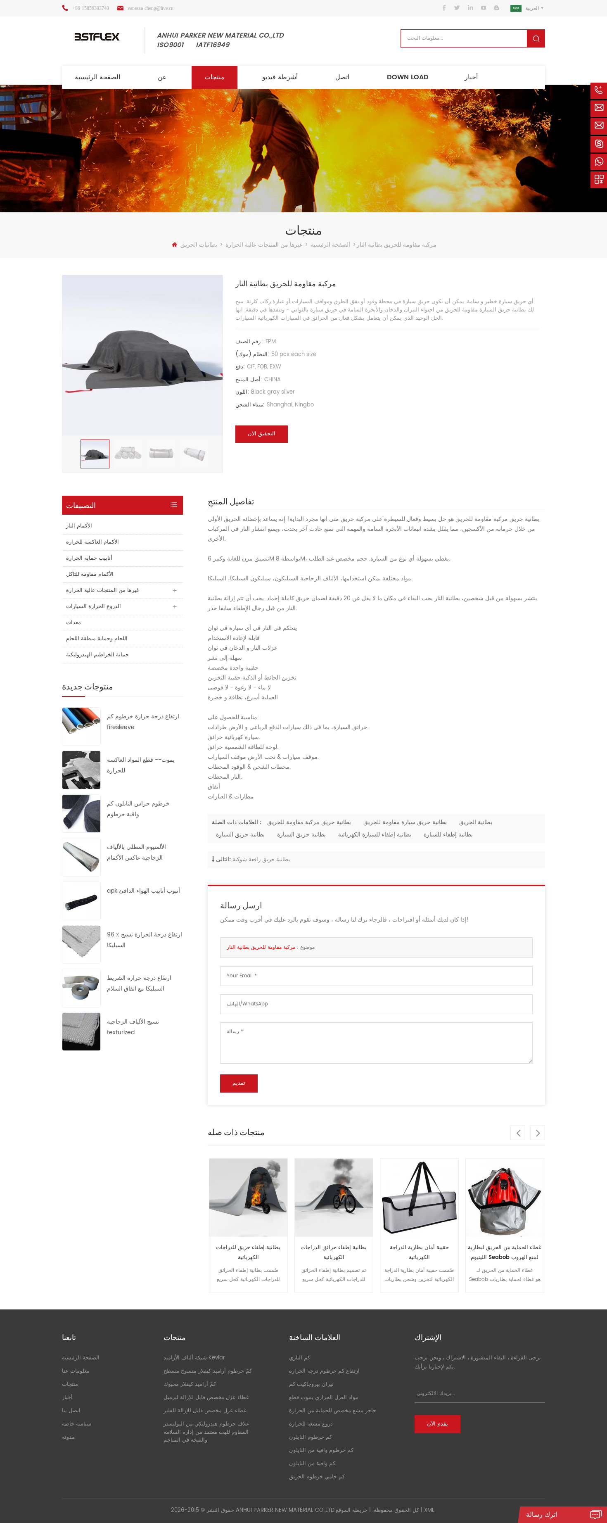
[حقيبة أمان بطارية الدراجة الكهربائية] (350, 1198)
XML (429, 1510)
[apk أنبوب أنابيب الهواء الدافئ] (81, 900)
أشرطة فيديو (280, 77)
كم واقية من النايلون (312, 1463)
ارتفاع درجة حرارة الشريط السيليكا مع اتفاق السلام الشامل (139, 983)
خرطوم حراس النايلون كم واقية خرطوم (138, 809)
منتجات (214, 77)
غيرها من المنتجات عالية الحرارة (263, 244)
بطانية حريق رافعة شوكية (261, 859)
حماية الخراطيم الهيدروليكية (97, 655)
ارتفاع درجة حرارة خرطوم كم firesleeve (143, 722)
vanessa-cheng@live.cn (150, 8)
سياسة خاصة (76, 1424)
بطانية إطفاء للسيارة (448, 834)
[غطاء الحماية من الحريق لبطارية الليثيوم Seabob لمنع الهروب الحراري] (436, 1198)
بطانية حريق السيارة (240, 834)
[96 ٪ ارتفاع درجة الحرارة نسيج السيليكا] (81, 944)
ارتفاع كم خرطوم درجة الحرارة (324, 1371)
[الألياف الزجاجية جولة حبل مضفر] (521, 1198)
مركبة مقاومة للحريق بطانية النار (261, 947)
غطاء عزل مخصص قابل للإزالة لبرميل (206, 1397)
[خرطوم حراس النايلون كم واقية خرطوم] (81, 813)
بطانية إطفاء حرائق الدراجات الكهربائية (265, 1252)
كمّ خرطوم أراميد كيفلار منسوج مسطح (208, 1371)
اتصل (342, 77)
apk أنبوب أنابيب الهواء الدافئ (143, 891)
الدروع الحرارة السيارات (93, 606)
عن (162, 77)
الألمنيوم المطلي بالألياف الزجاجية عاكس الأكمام (136, 852)
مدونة (68, 1437)
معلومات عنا (76, 1371)
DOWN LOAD (408, 77)
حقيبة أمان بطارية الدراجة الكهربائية (350, 1252)
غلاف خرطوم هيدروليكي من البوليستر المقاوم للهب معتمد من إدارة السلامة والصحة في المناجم (206, 1432)
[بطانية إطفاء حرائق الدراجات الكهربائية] (265, 1198)
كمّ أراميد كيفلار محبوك (190, 1384)
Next (537, 1132)
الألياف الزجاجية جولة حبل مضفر (521, 1247)
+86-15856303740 (90, 8)
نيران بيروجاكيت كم (311, 1384)
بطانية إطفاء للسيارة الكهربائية (374, 834)
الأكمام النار (79, 526)
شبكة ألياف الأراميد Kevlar (194, 1358)
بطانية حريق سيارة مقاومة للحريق (405, 822)
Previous (517, 1132)
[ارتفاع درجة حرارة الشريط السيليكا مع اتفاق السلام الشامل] (81, 988)
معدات (73, 622)
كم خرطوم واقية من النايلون (321, 1450)
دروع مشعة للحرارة (311, 1424)
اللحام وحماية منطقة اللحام (97, 638)
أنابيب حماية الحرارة (89, 558)
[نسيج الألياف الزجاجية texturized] (81, 1031)
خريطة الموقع (352, 1510)
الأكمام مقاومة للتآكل (90, 574)
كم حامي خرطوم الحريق (317, 1477)
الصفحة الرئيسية (97, 77)
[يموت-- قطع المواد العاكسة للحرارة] (81, 770)
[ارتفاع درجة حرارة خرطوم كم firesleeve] (81, 726)
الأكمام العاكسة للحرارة (92, 542)
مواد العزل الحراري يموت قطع (323, 1397)
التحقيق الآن (261, 434)
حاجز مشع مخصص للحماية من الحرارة (332, 1411)
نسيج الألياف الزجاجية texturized (133, 1027)
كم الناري (299, 1358)
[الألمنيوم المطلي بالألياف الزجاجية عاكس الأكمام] (81, 857)
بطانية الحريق (475, 822)
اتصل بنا (71, 1411)
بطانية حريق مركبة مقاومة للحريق (309, 822)
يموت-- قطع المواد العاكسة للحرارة (141, 765)
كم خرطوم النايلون (310, 1437)
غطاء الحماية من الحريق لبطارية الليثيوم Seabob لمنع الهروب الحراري (436, 1253)
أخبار (471, 77)
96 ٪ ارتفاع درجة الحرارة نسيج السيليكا (144, 940)
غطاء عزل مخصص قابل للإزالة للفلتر (205, 1411)
